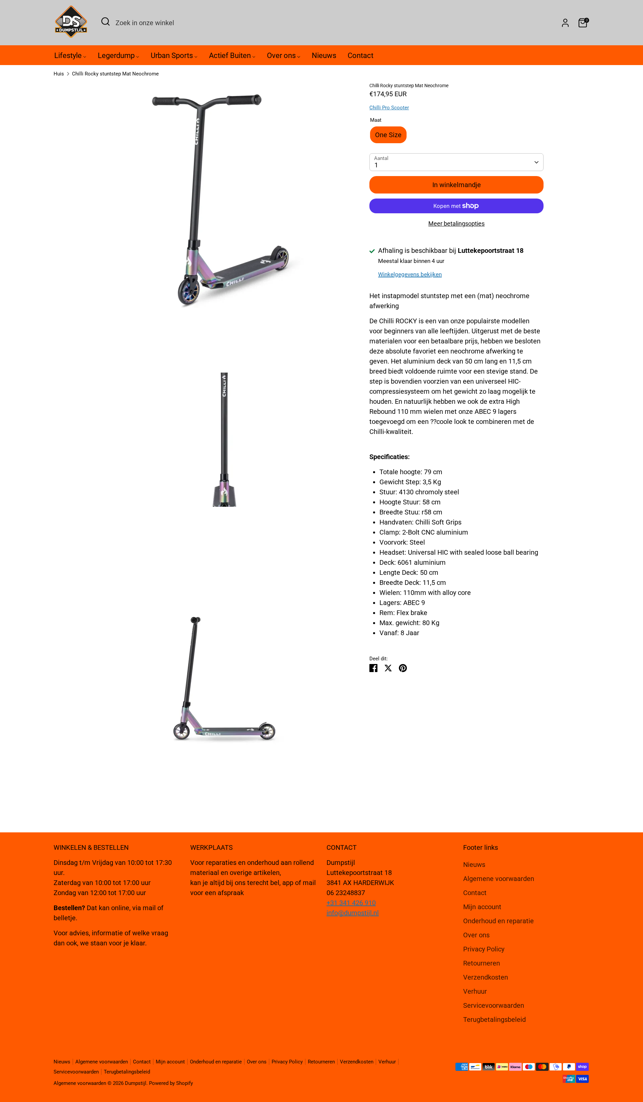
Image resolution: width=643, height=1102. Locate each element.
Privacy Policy (483, 949)
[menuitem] (70, 57)
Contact (475, 893)
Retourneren (481, 963)
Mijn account (482, 907)
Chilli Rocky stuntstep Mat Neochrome (115, 74)
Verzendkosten (485, 977)
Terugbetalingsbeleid (494, 1019)
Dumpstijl (135, 1083)
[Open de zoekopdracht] (105, 21)
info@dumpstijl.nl (353, 913)
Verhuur (475, 991)
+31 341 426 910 (351, 903)
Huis (59, 74)
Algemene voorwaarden (498, 879)
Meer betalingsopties (456, 223)
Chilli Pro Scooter (389, 108)
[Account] (565, 23)
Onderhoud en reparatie (498, 921)
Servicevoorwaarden (493, 1005)
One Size (388, 135)
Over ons (476, 935)
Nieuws (474, 865)
